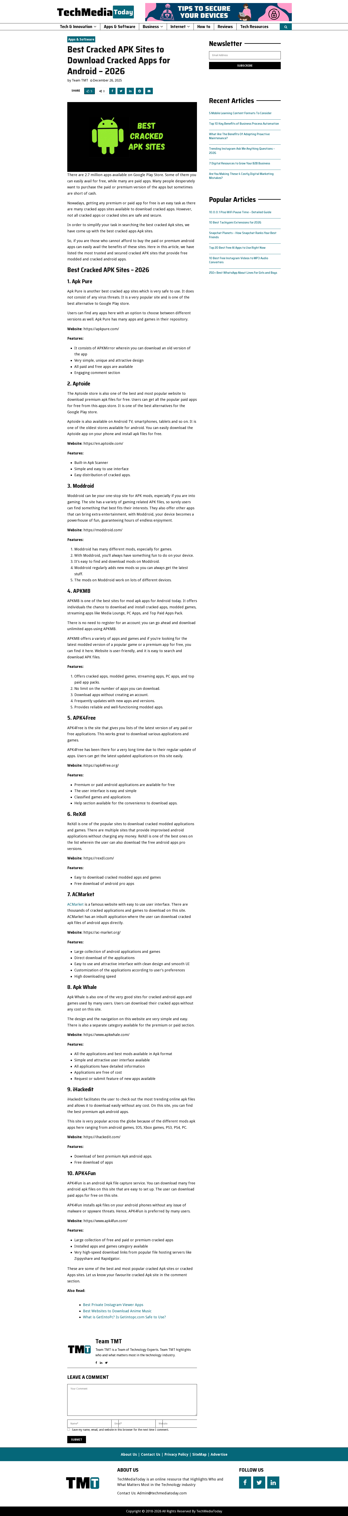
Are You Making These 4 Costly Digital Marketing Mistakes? (241, 176)
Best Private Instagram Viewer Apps (113, 1305)
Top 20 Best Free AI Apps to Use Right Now (237, 247)
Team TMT (80, 80)
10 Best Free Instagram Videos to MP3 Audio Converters (238, 260)
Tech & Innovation (76, 26)
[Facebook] (245, 1482)
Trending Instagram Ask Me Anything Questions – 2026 (242, 150)
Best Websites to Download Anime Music (117, 1311)
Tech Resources (254, 26)
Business (151, 26)
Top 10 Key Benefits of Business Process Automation (244, 123)
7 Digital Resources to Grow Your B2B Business (239, 163)
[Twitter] (259, 1482)
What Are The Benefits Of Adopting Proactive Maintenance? (239, 136)
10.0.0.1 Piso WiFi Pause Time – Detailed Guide (240, 212)
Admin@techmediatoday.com (162, 1493)
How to (203, 26)
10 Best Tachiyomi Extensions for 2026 (235, 222)
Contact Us (150, 1454)
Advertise (219, 1454)
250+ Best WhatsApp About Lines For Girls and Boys (243, 272)
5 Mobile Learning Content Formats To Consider (240, 113)
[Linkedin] (273, 1482)
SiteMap (199, 1454)
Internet (178, 26)
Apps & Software (119, 26)
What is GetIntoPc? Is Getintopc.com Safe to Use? (124, 1317)
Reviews (225, 26)
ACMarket (75, 904)
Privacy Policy (176, 1454)
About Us (129, 1454)
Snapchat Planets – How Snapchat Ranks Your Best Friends (243, 235)
